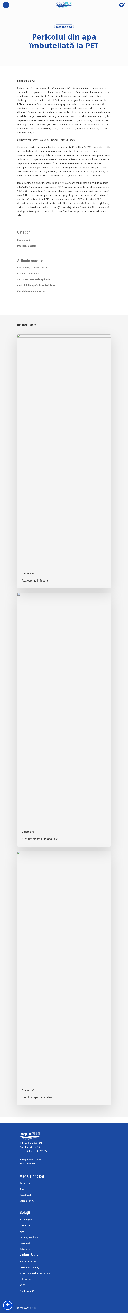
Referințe (25, 1249)
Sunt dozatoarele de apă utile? (34, 279)
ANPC (22, 1285)
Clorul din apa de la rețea (31, 291)
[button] (7, 1305)
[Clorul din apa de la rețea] (64, 978)
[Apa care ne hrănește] (64, 461)
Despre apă (64, 27)
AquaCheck (26, 1194)
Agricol (23, 1231)
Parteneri (25, 1243)
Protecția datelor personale (35, 1273)
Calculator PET (28, 1200)
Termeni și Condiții (30, 1267)
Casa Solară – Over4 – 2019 (32, 267)
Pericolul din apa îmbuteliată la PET (37, 285)
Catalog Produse (29, 1237)
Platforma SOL (28, 1291)
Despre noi (25, 1183)
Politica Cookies (28, 1261)
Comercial (25, 1225)
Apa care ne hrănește (29, 273)
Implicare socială (26, 245)
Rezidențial (26, 1219)
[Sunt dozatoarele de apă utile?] (64, 720)
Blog (22, 1189)
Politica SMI (26, 1279)
